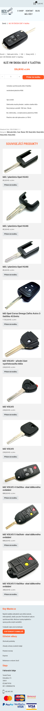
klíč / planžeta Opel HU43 (15, 177)
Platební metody (8, 651)
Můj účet (29, 14)
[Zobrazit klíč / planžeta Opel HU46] (22, 206)
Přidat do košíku (10, 185)
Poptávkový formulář (13, 632)
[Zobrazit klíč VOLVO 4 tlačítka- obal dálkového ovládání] (22, 473)
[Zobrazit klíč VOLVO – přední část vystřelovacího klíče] (22, 344)
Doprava (5, 656)
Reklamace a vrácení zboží (11, 661)
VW (22, 54)
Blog (37, 11)
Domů (4, 23)
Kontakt (29, 11)
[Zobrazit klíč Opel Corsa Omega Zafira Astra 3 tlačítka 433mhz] (22, 295)
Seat (18, 132)
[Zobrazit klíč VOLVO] (22, 390)
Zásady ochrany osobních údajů (12, 646)
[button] (34, 29)
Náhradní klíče (12, 54)
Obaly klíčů (30, 54)
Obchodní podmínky (9, 641)
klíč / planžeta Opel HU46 (15, 226)
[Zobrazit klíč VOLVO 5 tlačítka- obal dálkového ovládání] (22, 565)
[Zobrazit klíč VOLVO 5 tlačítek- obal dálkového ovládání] (22, 517)
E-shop (21, 11)
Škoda (23, 132)
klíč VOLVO (8, 406)
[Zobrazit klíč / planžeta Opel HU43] (22, 161)
